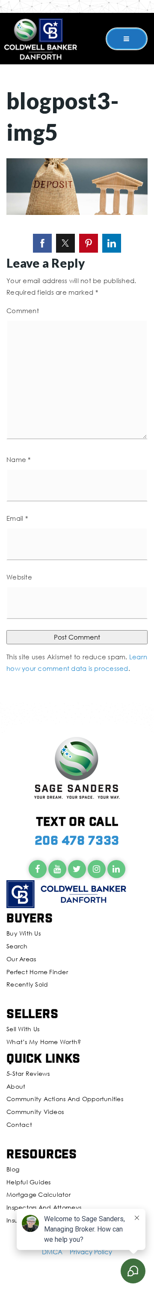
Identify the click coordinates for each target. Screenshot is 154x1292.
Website (19, 577)
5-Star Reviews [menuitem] (28, 1073)
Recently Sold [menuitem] (27, 984)
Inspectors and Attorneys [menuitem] (43, 1207)
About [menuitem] (15, 1086)
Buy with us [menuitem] (23, 933)
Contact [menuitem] (19, 1124)
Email (17, 518)
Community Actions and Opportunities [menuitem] (64, 1098)
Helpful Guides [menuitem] (28, 1182)
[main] (77, 351)
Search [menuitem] (17, 946)
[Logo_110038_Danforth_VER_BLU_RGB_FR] (40, 38)
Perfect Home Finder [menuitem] (37, 971)
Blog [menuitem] (12, 1169)
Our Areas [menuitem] (21, 959)
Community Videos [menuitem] (35, 1111)
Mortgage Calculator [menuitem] (38, 1194)
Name (18, 459)
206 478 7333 (77, 840)
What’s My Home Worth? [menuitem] (43, 1041)
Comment (22, 310)
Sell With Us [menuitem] (22, 1028)
